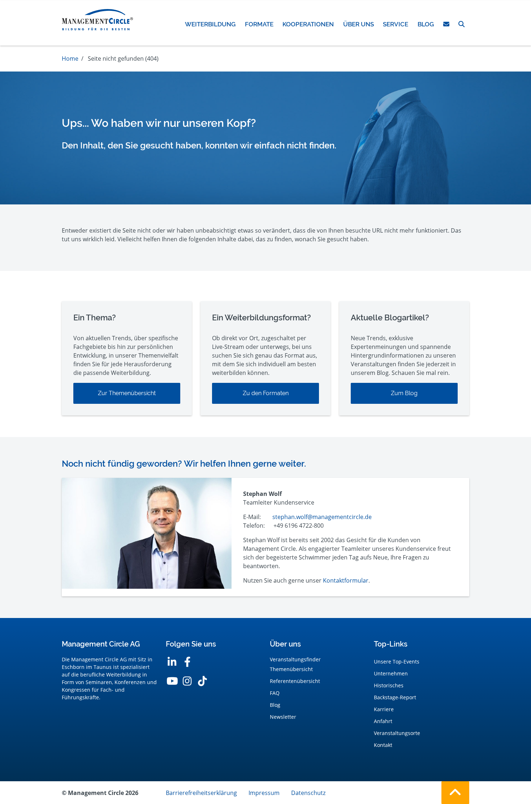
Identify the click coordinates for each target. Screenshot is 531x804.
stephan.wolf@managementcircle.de (322, 517)
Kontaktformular (345, 580)
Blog (275, 704)
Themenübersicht (291, 669)
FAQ (275, 693)
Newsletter (283, 716)
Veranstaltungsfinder (295, 659)
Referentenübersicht (295, 681)
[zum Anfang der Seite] (455, 792)
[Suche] (461, 24)
